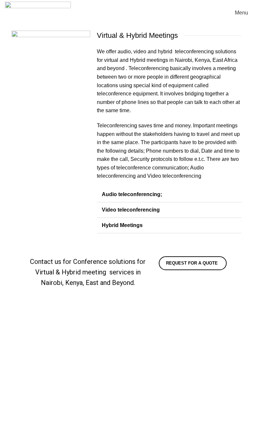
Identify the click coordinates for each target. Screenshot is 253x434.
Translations (145, 321)
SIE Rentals (145, 333)
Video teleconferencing (131, 210)
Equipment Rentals (27, 421)
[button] (169, 194)
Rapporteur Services (29, 397)
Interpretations (148, 308)
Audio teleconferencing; (132, 194)
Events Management (29, 409)
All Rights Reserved (67, 429)
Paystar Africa (177, 429)
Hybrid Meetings (122, 225)
